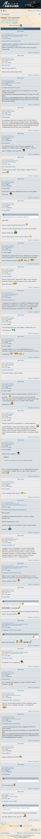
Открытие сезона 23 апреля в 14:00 (12, 568)
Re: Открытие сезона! (7, 658)
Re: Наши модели (6, 117)
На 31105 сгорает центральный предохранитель (15, 504)
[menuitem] (5, 11)
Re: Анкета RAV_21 (6, 753)
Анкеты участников (9, 59)
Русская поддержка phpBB (20, 837)
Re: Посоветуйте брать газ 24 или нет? (11, 87)
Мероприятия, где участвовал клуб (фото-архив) (16, 35)
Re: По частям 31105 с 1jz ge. (9, 166)
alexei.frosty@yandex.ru (12, 46)
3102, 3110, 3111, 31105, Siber (12, 503)
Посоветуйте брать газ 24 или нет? (12, 82)
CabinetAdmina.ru (27, 836)
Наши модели (7, 112)
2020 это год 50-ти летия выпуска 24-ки (13, 36)
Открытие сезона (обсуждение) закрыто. (13, 653)
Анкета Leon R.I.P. (8, 60)
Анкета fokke (7, 592)
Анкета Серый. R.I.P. (9, 365)
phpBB (17, 835)
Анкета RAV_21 (8, 748)
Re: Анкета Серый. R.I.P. (7, 369)
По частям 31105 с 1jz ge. (10, 161)
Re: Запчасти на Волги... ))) (8, 300)
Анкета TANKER (8, 247)
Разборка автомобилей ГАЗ (11, 160)
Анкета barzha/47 (8, 271)
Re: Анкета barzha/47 (7, 276)
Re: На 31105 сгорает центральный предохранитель (14, 509)
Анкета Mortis (7, 138)
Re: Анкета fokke (6, 596)
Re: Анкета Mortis (6, 143)
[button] (31, 25)
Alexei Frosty (20, 31)
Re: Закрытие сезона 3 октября (9, 801)
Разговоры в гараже (10, 81)
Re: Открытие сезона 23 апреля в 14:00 (11, 572)
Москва (6, 795)
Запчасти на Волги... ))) (9, 295)
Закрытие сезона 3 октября (10, 796)
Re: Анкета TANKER (6, 252)
